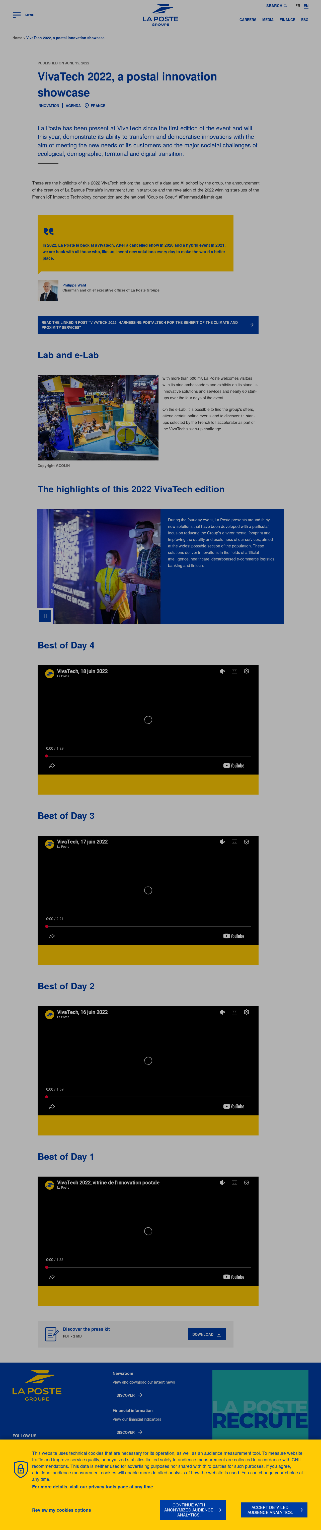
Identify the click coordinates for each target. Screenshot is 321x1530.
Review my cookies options (61, 1510)
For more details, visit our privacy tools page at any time (92, 1486)
